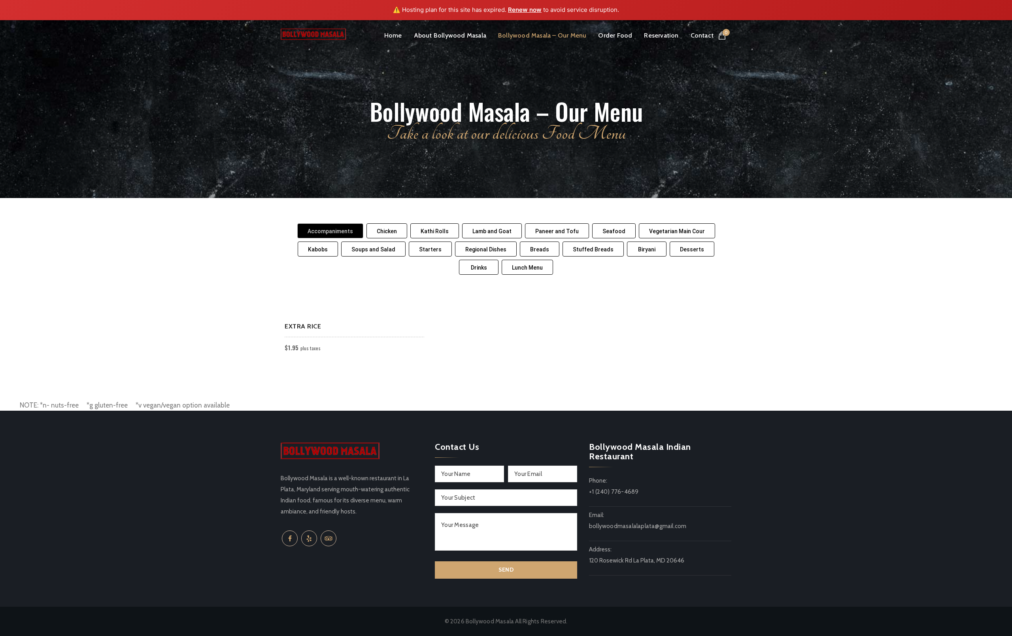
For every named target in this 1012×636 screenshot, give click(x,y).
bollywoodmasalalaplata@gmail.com (637, 526)
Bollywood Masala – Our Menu (542, 35)
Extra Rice (303, 326)
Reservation (661, 35)
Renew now (525, 9)
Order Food (615, 35)
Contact (702, 35)
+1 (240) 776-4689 (613, 491)
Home (393, 35)
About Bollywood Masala (450, 35)
